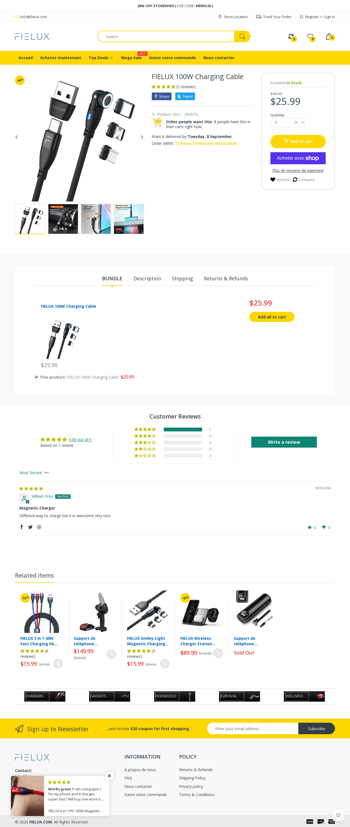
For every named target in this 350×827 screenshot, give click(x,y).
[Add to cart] (58, 663)
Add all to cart (272, 316)
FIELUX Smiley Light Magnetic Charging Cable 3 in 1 (146, 641)
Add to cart (301, 141)
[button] (164, 86)
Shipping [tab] (182, 278)
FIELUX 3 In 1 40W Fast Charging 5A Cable (37, 641)
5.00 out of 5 (80, 439)
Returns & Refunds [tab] (226, 278)
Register (312, 16)
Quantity (277, 115)
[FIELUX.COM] (52, 36)
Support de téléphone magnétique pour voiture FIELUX (91, 641)
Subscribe (316, 728)
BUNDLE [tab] (112, 278)
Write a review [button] (284, 442)
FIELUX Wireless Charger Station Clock (196, 641)
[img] (31, 488)
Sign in (329, 16)
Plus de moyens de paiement (298, 170)
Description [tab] (147, 278)
